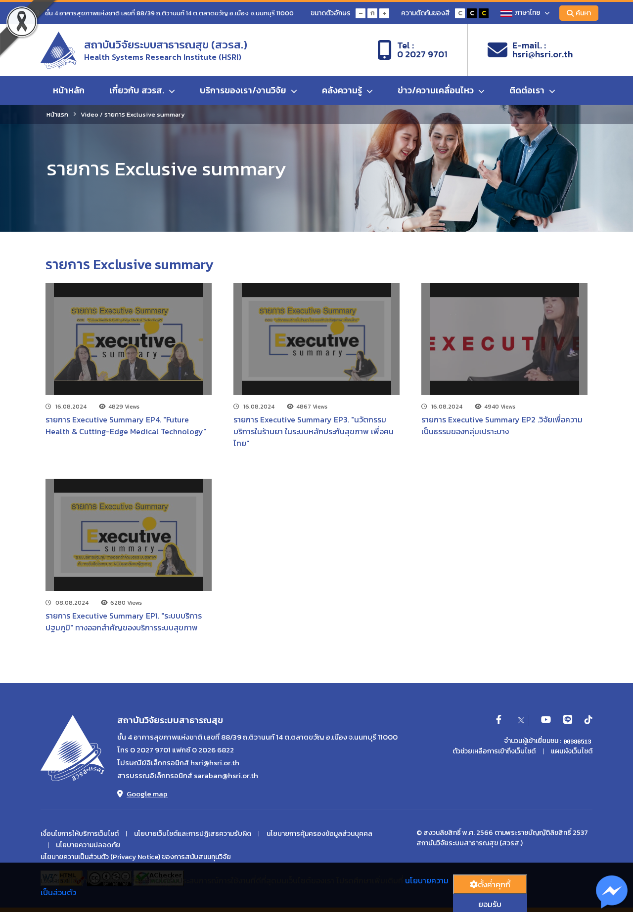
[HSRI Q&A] (612, 892)
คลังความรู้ (343, 90)
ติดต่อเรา (527, 90)
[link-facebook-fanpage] (498, 720)
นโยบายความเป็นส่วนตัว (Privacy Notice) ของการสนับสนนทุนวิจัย (136, 857)
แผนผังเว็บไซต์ (571, 751)
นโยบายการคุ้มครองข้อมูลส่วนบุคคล (319, 834)
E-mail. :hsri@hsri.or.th (542, 50)
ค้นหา (583, 13)
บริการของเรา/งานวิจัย (244, 90)
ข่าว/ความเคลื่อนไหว (437, 90)
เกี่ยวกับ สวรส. (137, 90)
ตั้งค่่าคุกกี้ (494, 884)
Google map (147, 793)
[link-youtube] (546, 720)
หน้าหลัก (69, 90)
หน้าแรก (57, 114)
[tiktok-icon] (588, 720)
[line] (567, 720)
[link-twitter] (521, 720)
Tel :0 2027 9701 (422, 50)
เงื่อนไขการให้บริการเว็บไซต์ (80, 834)
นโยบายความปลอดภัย (88, 845)
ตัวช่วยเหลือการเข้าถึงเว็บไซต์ (494, 751)
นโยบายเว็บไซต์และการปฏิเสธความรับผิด (192, 834)
